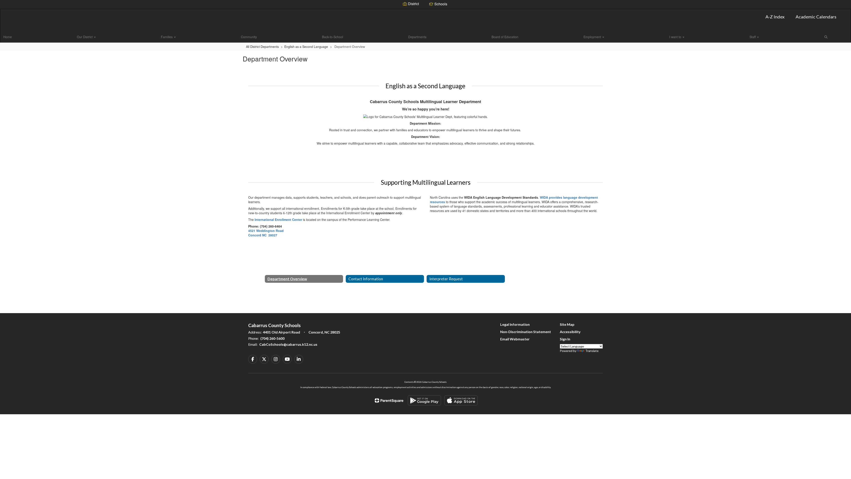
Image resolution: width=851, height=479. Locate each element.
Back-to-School (332, 37)
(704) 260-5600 (272, 338)
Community (249, 37)
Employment (593, 37)
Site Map (567, 324)
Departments (417, 37)
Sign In (565, 339)
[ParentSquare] (389, 400)
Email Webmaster (515, 339)
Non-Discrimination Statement (525, 332)
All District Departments (262, 46)
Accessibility (570, 332)
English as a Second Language (306, 46)
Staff (753, 37)
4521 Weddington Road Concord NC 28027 (266, 232)
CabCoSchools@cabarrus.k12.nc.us (288, 344)
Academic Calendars (816, 16)
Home (7, 37)
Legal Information (515, 324)
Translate (592, 351)
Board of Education (505, 37)
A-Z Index (775, 16)
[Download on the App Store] (461, 400)
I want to (675, 37)
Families (167, 37)
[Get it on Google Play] (424, 400)
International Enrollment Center (278, 219)
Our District (85, 37)
